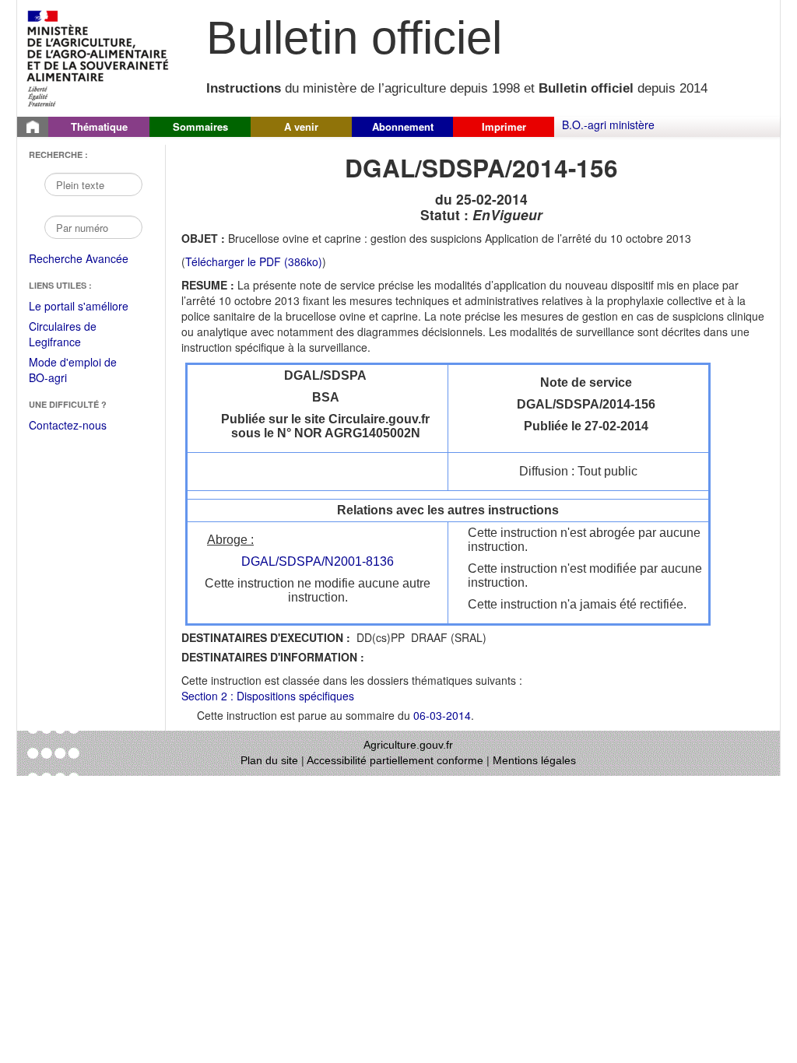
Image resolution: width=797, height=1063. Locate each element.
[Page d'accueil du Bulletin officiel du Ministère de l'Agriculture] (32, 127)
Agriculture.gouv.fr (408, 744)
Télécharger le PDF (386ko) (253, 261)
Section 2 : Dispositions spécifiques (267, 695)
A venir (301, 126)
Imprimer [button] (504, 126)
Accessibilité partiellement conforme (395, 760)
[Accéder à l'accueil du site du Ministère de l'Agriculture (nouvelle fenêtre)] (98, 57)
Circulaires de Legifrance (75, 335)
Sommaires (200, 126)
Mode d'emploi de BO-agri (73, 371)
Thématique (99, 126)
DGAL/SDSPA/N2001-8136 (317, 561)
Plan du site (269, 760)
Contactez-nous (68, 425)
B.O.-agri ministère (608, 124)
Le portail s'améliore (89, 306)
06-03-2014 (442, 715)
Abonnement (403, 126)
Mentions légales (534, 760)
